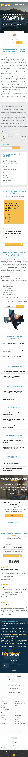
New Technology (18, 731)
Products (3, 721)
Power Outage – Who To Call (20, 703)
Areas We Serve (4, 715)
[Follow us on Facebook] (11, 688)
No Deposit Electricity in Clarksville (8, 526)
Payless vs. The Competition (6, 719)
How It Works (17, 727)
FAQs (16, 705)
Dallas (23, 640)
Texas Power (17, 733)
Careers (2, 705)
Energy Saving (17, 721)
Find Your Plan (4, 701)
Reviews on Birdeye (5, 709)
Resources (3, 723)
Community (17, 719)
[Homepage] (5, 5)
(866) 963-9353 (15, 676)
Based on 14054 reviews (18, 547)
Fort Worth (3, 641)
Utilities (2, 725)
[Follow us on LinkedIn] (17, 688)
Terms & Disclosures (19, 747)
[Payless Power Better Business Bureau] (14, 561)
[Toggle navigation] (26, 4)
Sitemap (3, 713)
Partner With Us (4, 703)
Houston (12, 643)
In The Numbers (18, 729)
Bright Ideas (17, 717)
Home (11, 12)
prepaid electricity (13, 634)
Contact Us (17, 701)
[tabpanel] (14, 487)
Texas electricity (20, 630)
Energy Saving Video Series (20, 723)
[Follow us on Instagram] (13, 688)
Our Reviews (3, 707)
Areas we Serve (16, 12)
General (2, 717)
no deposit (5, 636)
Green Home (17, 725)
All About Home (18, 715)
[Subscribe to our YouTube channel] (15, 688)
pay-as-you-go (23, 634)
